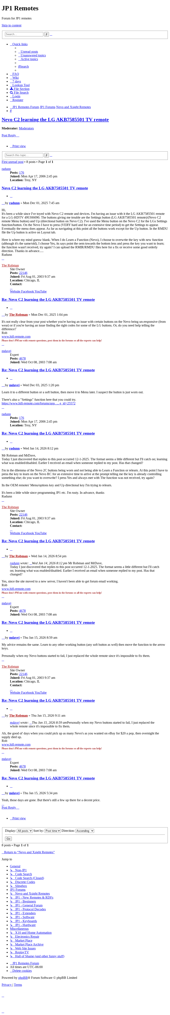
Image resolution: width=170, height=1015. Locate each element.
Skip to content (11, 25)
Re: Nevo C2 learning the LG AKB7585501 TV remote (48, 299)
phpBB (23, 977)
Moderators (26, 128)
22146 (23, 273)
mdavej (6, 351)
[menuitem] (28, 51)
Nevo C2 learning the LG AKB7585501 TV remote (55, 119)
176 (21, 172)
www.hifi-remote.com (16, 336)
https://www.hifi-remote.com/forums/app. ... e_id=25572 (38, 403)
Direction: (68, 830)
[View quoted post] (30, 563)
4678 (22, 358)
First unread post (12, 162)
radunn (6, 169)
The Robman (10, 265)
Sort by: (39, 830)
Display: (11, 830)
